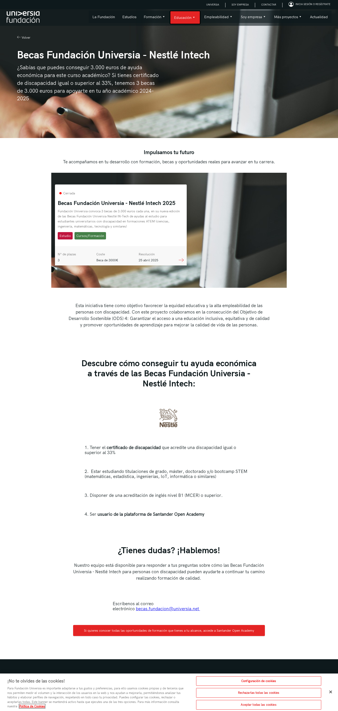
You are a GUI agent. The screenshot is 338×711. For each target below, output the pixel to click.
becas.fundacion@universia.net (168, 608)
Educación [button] (181, 19)
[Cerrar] (331, 692)
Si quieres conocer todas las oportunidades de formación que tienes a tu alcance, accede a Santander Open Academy (169, 630)
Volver (25, 37)
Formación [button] (150, 18)
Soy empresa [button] (249, 18)
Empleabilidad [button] (215, 18)
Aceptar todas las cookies (258, 704)
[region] (169, 692)
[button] (310, 5)
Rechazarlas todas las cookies (258, 692)
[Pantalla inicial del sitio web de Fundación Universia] (23, 17)
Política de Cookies (32, 706)
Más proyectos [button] (284, 18)
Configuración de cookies (258, 681)
